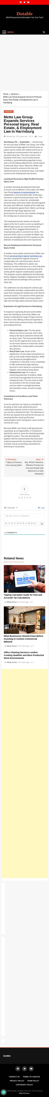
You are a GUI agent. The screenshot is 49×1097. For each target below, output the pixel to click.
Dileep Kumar (12, 602)
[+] (34, 523)
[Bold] (6, 523)
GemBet (6, 1056)
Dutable (25, 13)
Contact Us (14, 1077)
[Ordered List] (17, 523)
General (9, 111)
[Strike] (14, 523)
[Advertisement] (24, 60)
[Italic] (8, 523)
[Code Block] (26, 523)
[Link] (28, 523)
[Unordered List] (20, 523)
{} (32, 523)
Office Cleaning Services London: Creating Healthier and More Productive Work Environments (24, 655)
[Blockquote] (23, 523)
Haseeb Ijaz (10, 136)
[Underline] (11, 523)
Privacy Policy (17, 1081)
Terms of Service (31, 1077)
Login (42, 508)
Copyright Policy (24, 1085)
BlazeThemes (24, 1093)
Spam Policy (33, 1081)
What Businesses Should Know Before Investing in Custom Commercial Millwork (23, 639)
